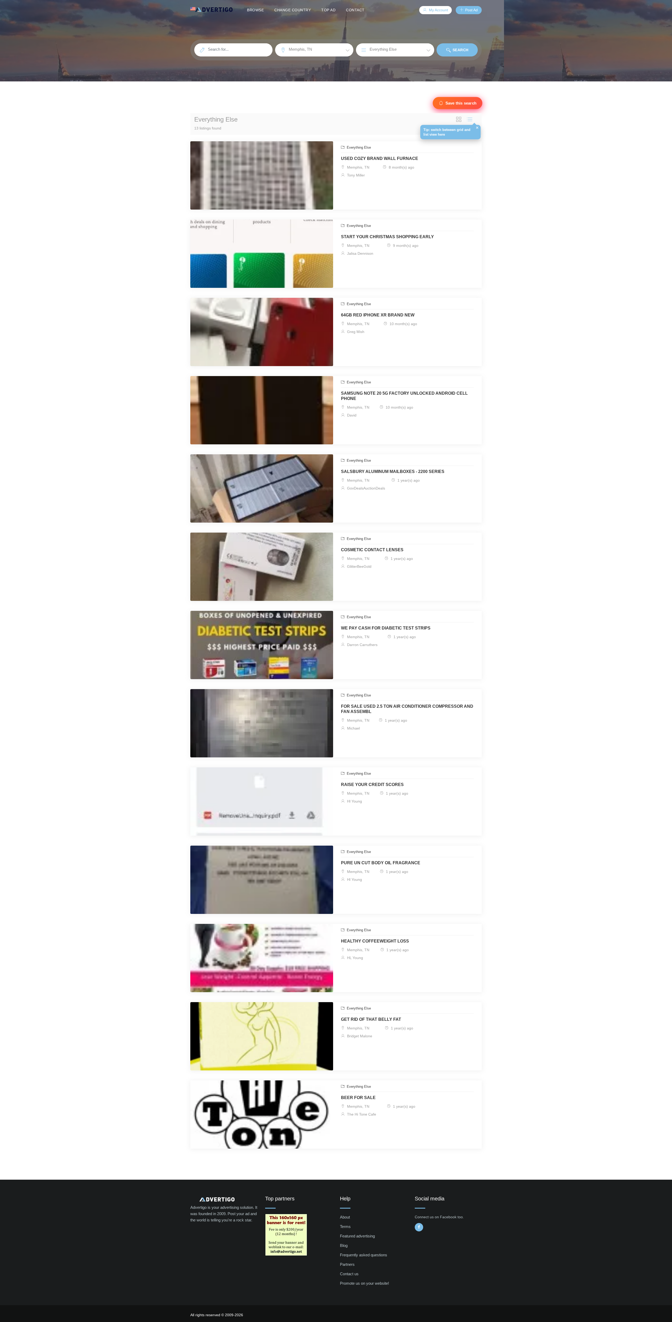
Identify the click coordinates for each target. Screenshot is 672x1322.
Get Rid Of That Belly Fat (371, 1019)
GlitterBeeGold (358, 566)
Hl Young (354, 801)
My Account (438, 10)
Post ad (471, 10)
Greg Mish (355, 332)
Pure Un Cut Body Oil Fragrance (380, 863)
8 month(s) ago (401, 167)
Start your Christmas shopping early (387, 237)
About (345, 1217)
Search (460, 50)
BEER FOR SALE (358, 1097)
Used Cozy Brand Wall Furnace (379, 158)
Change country (292, 10)
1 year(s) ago (408, 480)
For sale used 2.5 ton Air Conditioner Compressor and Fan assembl (407, 709)
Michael (353, 728)
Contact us (349, 1274)
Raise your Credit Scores (372, 784)
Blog (344, 1245)
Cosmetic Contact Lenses (372, 550)
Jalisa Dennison (359, 253)
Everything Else (358, 147)
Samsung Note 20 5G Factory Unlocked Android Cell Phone (404, 396)
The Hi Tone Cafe (361, 1114)
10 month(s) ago (402, 324)
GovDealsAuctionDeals (365, 488)
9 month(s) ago (405, 245)
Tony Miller (355, 175)
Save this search (461, 103)
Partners (347, 1264)
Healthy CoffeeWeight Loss (375, 941)
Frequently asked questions (363, 1255)
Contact (355, 10)
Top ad (328, 10)
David (351, 415)
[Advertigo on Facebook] (419, 1227)
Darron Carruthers (361, 645)
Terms (345, 1226)
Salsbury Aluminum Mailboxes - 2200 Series (392, 471)
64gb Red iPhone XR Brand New (377, 315)
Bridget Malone (359, 1036)
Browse (255, 10)
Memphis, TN (357, 167)
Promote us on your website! (364, 1283)
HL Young (354, 958)
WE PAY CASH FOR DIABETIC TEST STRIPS (385, 628)
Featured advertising (357, 1236)
